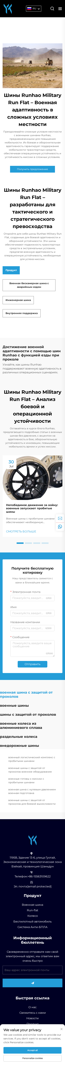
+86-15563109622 (39, 876)
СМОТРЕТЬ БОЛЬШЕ (21, 531)
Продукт (33, 1024)
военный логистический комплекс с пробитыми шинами (31, 759)
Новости (32, 1018)
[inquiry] (60, 518)
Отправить (32, 664)
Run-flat (32, 910)
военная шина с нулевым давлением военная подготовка (32, 791)
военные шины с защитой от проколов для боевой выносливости (32, 802)
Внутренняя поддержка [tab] (22, 313)
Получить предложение (32, 169)
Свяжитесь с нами (32, 1012)
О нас (32, 1007)
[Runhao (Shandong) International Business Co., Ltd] (8, 8)
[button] (20, 543)
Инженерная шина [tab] (18, 300)
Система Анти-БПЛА (32, 927)
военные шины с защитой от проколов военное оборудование (30, 769)
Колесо (32, 915)
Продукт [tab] (11, 270)
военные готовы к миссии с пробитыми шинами (26, 780)
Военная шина (32, 904)
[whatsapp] (60, 527)
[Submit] (32, 983)
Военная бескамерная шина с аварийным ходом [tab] (29, 285)
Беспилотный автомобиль (32, 921)
